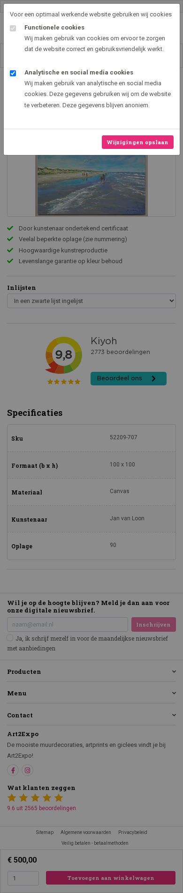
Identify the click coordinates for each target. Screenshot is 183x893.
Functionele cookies (54, 27)
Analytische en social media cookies (78, 72)
